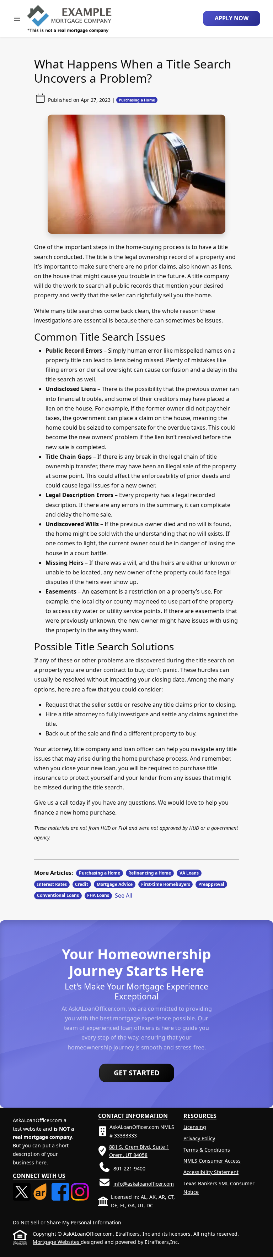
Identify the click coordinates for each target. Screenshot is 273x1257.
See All (123, 895)
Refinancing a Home (149, 873)
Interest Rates (52, 884)
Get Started (137, 1072)
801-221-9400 (129, 1168)
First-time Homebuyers (165, 884)
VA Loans (189, 873)
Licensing (194, 1127)
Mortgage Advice (115, 884)
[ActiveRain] (41, 1187)
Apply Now (231, 18)
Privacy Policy (199, 1138)
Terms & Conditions (206, 1149)
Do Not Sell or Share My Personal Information (67, 1222)
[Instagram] (80, 1187)
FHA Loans (98, 895)
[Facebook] (61, 1187)
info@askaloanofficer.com (143, 1183)
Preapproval (211, 884)
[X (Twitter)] (22, 1187)
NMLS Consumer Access (212, 1160)
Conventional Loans (58, 895)
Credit (81, 884)
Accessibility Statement (211, 1172)
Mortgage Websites (57, 1242)
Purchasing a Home (137, 100)
